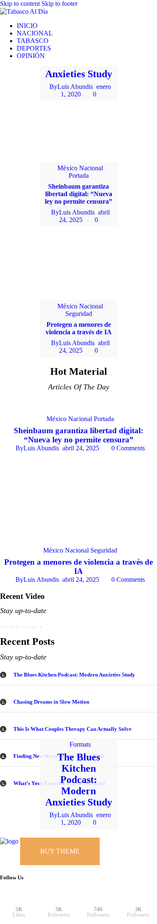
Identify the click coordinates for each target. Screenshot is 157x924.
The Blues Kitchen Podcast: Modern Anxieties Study (78, 780)
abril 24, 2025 (80, 448)
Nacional (91, 168)
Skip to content (20, 3)
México (67, 168)
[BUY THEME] (50, 841)
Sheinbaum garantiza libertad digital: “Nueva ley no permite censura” (78, 194)
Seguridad (78, 313)
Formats (80, 744)
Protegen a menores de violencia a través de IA (79, 328)
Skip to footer (59, 3)
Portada (79, 175)
